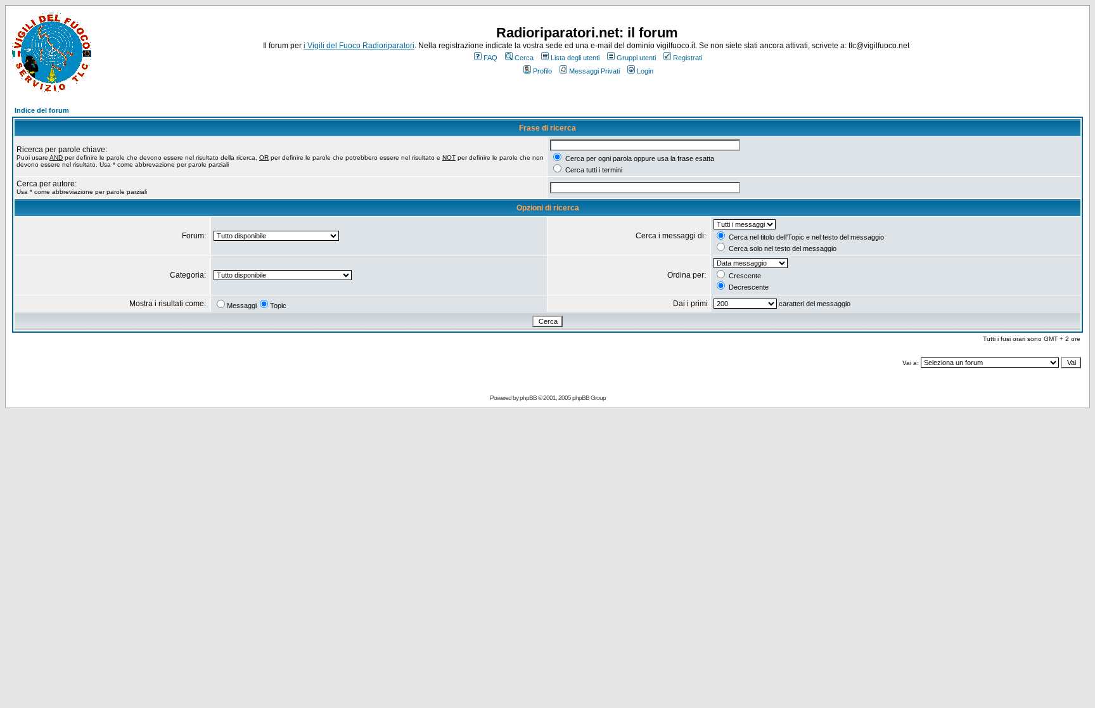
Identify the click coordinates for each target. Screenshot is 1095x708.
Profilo (542, 71)
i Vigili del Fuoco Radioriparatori (359, 45)
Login (645, 71)
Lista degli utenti (575, 57)
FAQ (490, 57)
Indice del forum (42, 110)
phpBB (528, 397)
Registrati (687, 57)
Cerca (524, 57)
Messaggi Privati (594, 71)
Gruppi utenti (636, 57)
